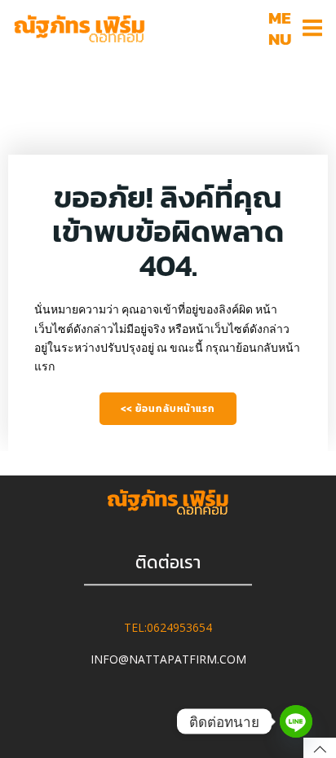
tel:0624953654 (168, 628)
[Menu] (312, 28)
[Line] (296, 721)
